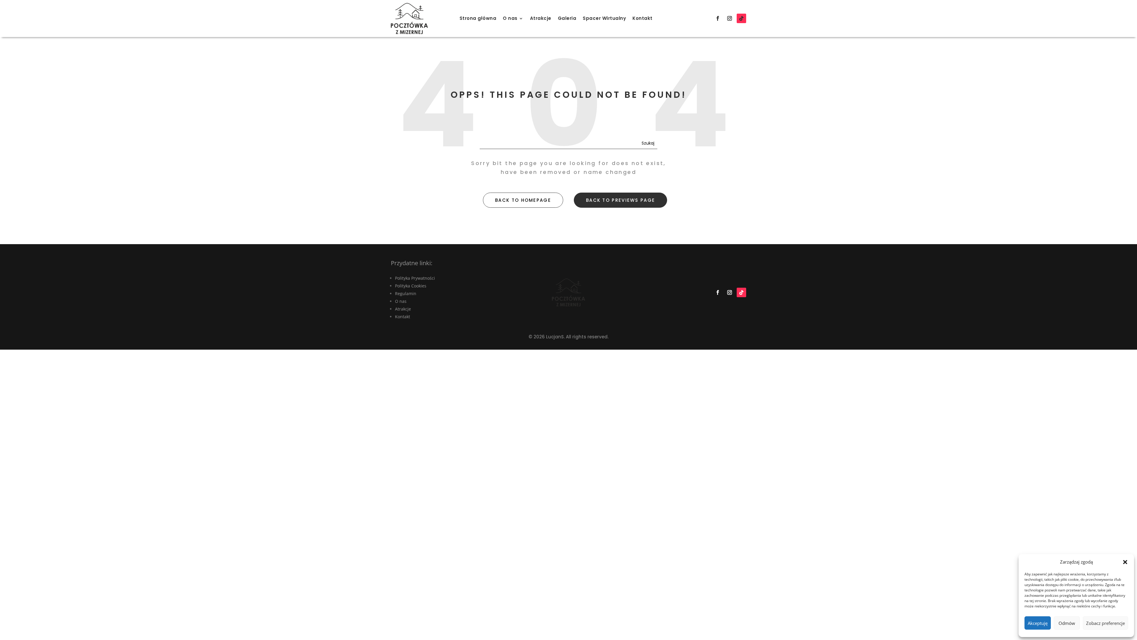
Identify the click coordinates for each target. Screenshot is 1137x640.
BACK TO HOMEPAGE (523, 200)
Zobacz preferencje (1105, 623)
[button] (1125, 562)
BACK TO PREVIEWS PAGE (620, 200)
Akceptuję (1038, 623)
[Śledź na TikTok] (741, 18)
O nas (510, 18)
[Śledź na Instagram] (729, 18)
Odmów (1067, 623)
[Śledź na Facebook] (717, 18)
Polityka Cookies (410, 286)
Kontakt (642, 18)
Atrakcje (540, 18)
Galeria (567, 18)
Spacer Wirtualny (604, 18)
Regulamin (405, 293)
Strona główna (478, 18)
